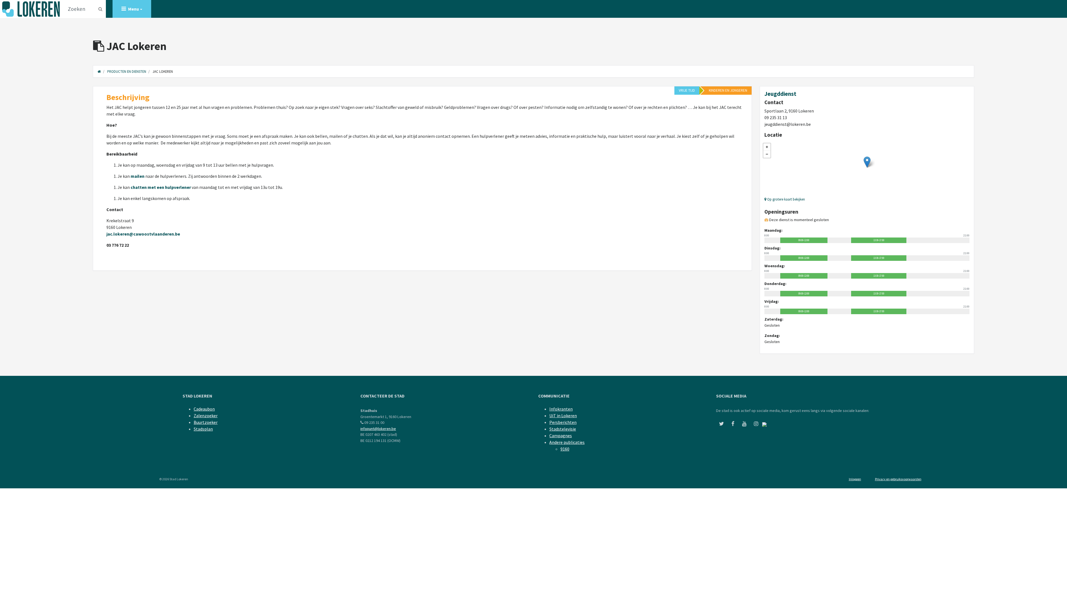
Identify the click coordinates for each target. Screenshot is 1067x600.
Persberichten (563, 422)
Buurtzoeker (206, 422)
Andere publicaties (567, 442)
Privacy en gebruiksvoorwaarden (898, 479)
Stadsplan (203, 429)
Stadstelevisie (562, 429)
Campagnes (560, 435)
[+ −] (867, 168)
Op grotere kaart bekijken (785, 199)
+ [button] (767, 147)
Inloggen (855, 479)
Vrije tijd (687, 90)
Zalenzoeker (206, 415)
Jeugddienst (780, 94)
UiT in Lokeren (563, 415)
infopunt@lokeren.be (378, 428)
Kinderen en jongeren (728, 90)
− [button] (767, 154)
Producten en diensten (126, 71)
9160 (564, 449)
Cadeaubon (204, 409)
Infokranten (561, 409)
